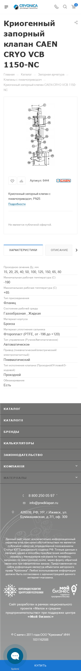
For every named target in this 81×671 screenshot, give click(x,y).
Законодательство (23, 455)
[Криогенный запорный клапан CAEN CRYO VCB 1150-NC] (40, 135)
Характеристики (23, 250)
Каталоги (13, 420)
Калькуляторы (19, 443)
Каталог (12, 409)
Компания (14, 466)
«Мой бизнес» (40, 616)
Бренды (11, 431)
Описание (59, 250)
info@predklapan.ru (43, 503)
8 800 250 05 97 (41, 495)
